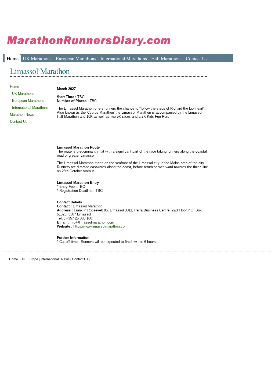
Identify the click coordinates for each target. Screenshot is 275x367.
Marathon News (22, 115)
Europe (32, 259)
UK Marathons (37, 58)
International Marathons (123, 58)
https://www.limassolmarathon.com (100, 226)
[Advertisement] (101, 15)
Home (13, 58)
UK (22, 259)
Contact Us (196, 58)
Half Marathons (166, 58)
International (50, 259)
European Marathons (76, 58)
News (65, 259)
